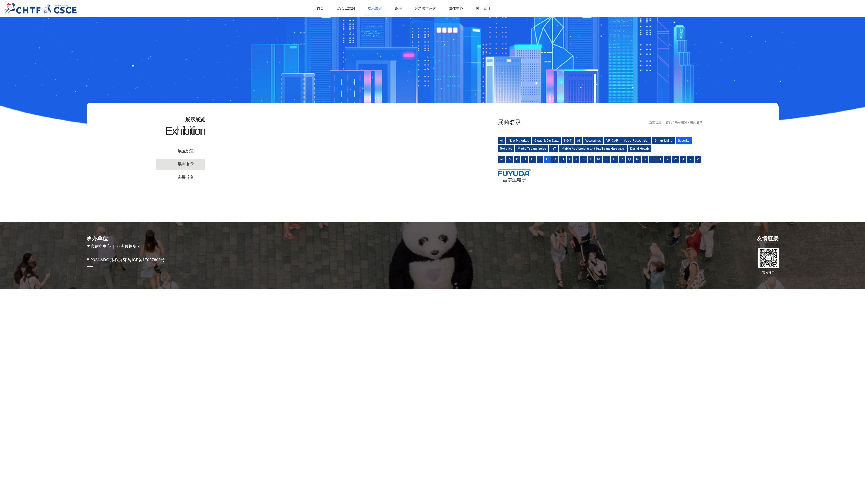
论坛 (398, 8)
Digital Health (639, 148)
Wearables (593, 140)
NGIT (568, 140)
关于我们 (483, 8)
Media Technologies (532, 148)
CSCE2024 (346, 8)
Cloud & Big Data (546, 140)
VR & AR (612, 140)
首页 (320, 8)
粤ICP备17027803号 (146, 259)
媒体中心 (456, 8)
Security (683, 140)
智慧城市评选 (425, 8)
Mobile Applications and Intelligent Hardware (593, 148)
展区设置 (186, 151)
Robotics (506, 148)
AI (578, 140)
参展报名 (186, 177)
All (501, 140)
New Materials (519, 140)
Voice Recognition (636, 140)
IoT (553, 148)
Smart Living (663, 140)
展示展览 (375, 8)
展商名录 (186, 164)
